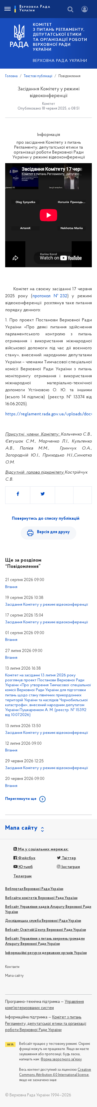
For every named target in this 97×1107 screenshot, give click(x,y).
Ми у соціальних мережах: (43, 849)
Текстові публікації (38, 76)
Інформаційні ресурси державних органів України (46, 953)
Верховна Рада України (60, 61)
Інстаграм (70, 867)
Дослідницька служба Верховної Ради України (43, 921)
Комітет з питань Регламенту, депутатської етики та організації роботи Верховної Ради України (45, 1023)
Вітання (11, 587)
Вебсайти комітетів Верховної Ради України (41, 898)
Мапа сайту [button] (21, 828)
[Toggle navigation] (7, 9)
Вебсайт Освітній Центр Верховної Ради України (45, 930)
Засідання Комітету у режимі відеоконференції (46, 605)
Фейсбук (26, 858)
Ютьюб (25, 867)
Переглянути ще (20, 799)
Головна (11, 76)
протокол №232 (50, 296)
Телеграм (22, 876)
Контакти (12, 967)
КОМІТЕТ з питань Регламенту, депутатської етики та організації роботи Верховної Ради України (60, 37)
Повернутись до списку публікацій (45, 519)
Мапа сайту (14, 976)
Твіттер (68, 858)
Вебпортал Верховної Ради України (34, 889)
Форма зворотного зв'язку (61, 1059)
